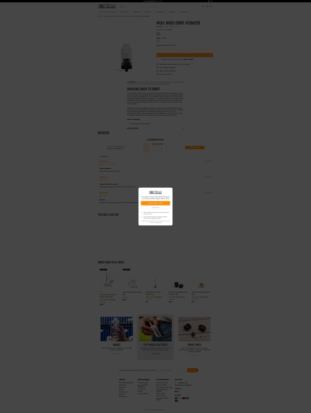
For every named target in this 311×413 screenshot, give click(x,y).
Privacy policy (158, 222)
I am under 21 (155, 207)
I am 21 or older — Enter (155, 203)
